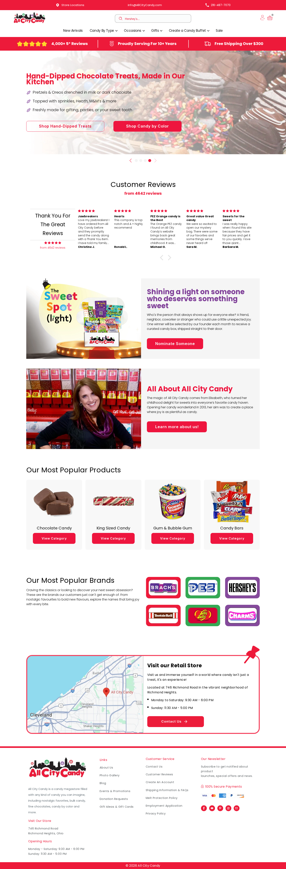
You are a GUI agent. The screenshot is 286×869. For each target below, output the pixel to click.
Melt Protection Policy (162, 798)
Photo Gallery (110, 775)
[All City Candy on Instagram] (228, 807)
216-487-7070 (221, 5)
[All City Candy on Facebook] (204, 807)
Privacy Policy (156, 813)
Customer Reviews (159, 774)
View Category (54, 538)
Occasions (133, 30)
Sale (219, 30)
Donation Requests (114, 799)
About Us (106, 768)
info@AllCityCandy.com (145, 5)
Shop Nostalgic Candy (72, 139)
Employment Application (164, 806)
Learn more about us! (177, 426)
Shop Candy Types (148, 139)
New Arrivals (73, 30)
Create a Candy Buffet (188, 30)
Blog (103, 783)
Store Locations (72, 5)
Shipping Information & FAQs (167, 790)
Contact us (154, 767)
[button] (136, 160)
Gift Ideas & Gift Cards (117, 807)
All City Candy (149, 865)
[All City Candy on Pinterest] (220, 807)
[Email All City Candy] (237, 807)
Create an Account (160, 782)
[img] (52, 242)
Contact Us (171, 721)
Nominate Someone (175, 343)
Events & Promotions (115, 791)
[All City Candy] (29, 23)
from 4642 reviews (143, 193)
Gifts (155, 30)
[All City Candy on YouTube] (212, 807)
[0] (270, 20)
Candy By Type (102, 30)
